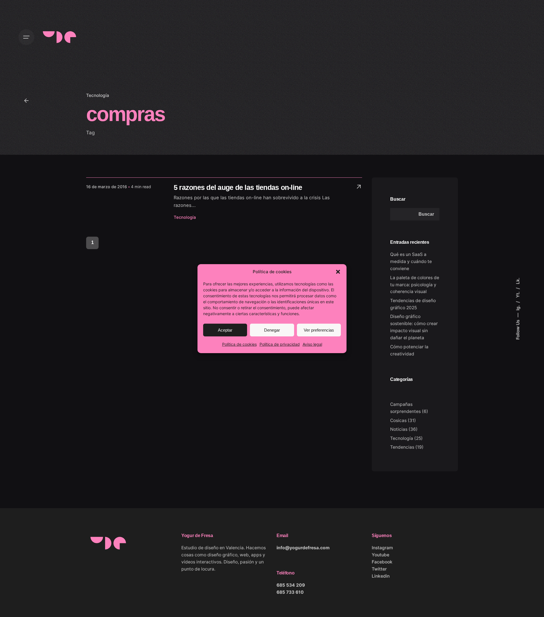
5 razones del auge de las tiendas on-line (238, 187)
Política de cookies (239, 344)
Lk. (517, 280)
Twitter (379, 569)
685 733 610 (290, 592)
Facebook (382, 562)
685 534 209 (291, 585)
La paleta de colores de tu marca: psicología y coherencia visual (414, 284)
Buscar (397, 199)
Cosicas (398, 420)
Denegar (272, 329)
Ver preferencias (319, 329)
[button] (338, 271)
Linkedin (381, 576)
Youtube (380, 554)
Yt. (517, 294)
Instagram (382, 547)
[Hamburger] (26, 37)
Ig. (517, 307)
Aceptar (225, 329)
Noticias (398, 429)
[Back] (26, 101)
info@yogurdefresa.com (303, 547)
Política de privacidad (280, 344)
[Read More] (358, 186)
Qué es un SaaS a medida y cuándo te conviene (411, 261)
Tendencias (402, 447)
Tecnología (97, 95)
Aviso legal (312, 344)
